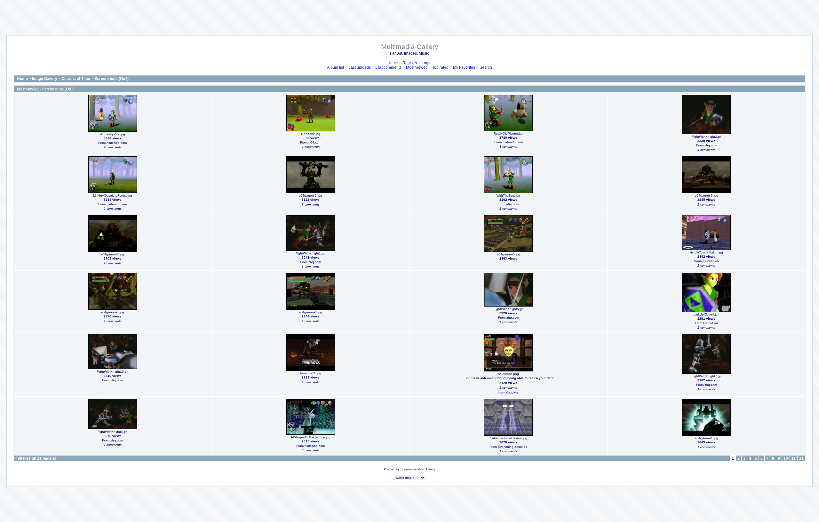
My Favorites (464, 67)
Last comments (388, 67)
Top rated (440, 67)
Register (409, 63)
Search (486, 67)
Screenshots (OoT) (111, 78)
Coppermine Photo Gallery (418, 469)
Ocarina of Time (75, 78)
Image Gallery (44, 78)
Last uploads (359, 67)
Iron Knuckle (508, 392)
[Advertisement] (409, 14)
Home (392, 63)
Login (427, 63)
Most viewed (417, 67)
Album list (335, 67)
